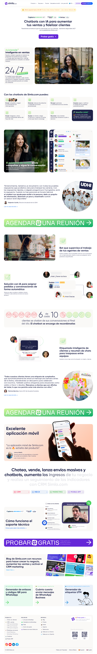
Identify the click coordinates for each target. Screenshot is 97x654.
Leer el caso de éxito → (11, 206)
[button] (34, 3)
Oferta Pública (72, 650)
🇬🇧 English (89, 650)
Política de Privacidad (61, 650)
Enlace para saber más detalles (15, 528)
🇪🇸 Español (81, 650)
